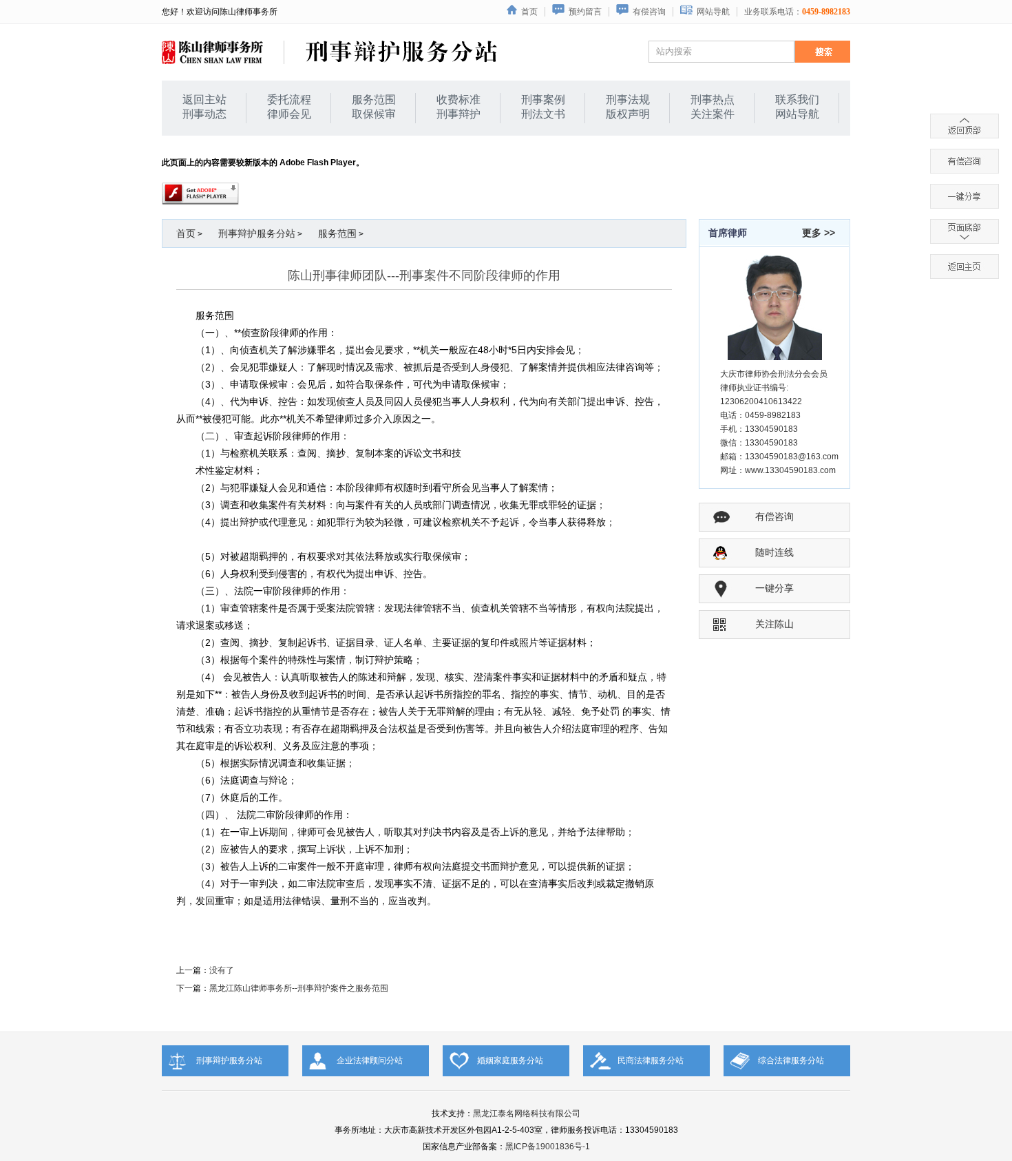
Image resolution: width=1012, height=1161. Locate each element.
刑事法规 (628, 99)
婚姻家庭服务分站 (510, 1060)
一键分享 (774, 588)
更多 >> (818, 232)
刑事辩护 (458, 114)
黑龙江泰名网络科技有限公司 (526, 1113)
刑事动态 (204, 114)
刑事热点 (713, 99)
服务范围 (374, 99)
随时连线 (774, 552)
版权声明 (628, 114)
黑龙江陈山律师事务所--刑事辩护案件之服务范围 (298, 988)
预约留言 (585, 12)
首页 (529, 12)
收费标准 (458, 99)
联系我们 (797, 99)
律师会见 (289, 114)
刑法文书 (543, 114)
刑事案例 (543, 99)
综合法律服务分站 (791, 1060)
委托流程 (289, 99)
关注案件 (713, 114)
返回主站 (204, 99)
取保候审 (374, 114)
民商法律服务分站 (651, 1060)
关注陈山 (774, 623)
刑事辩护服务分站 (256, 233)
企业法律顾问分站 (370, 1060)
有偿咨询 (649, 12)
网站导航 (713, 12)
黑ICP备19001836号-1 (547, 1146)
